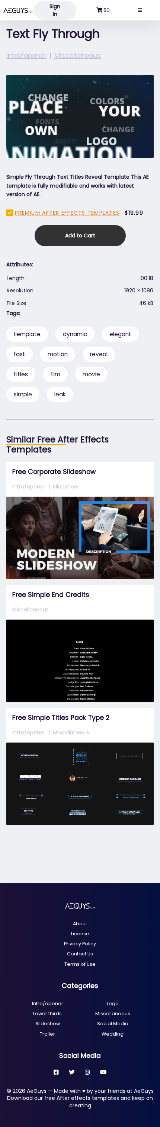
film (55, 374)
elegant (120, 334)
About (80, 923)
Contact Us (80, 954)
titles (21, 374)
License (80, 933)
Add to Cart (80, 235)
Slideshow (65, 486)
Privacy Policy (80, 944)
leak (59, 394)
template (27, 334)
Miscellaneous (77, 55)
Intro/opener (26, 55)
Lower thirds (47, 1013)
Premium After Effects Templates (67, 213)
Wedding (113, 1034)
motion (58, 354)
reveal (99, 354)
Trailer (47, 1034)
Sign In (54, 10)
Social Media (112, 1023)
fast (19, 354)
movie (91, 374)
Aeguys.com (18, 10)
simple (23, 394)
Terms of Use (80, 964)
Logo (113, 1003)
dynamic (75, 334)
